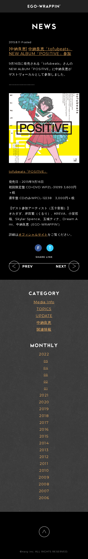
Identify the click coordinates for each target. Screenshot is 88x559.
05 (46, 361)
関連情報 (44, 329)
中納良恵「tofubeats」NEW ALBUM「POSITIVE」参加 (41, 51)
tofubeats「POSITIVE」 (28, 171)
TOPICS (44, 309)
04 (45, 368)
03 (46, 374)
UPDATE (44, 315)
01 (46, 388)
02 (46, 381)
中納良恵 (44, 322)
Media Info (44, 302)
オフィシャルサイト (33, 234)
